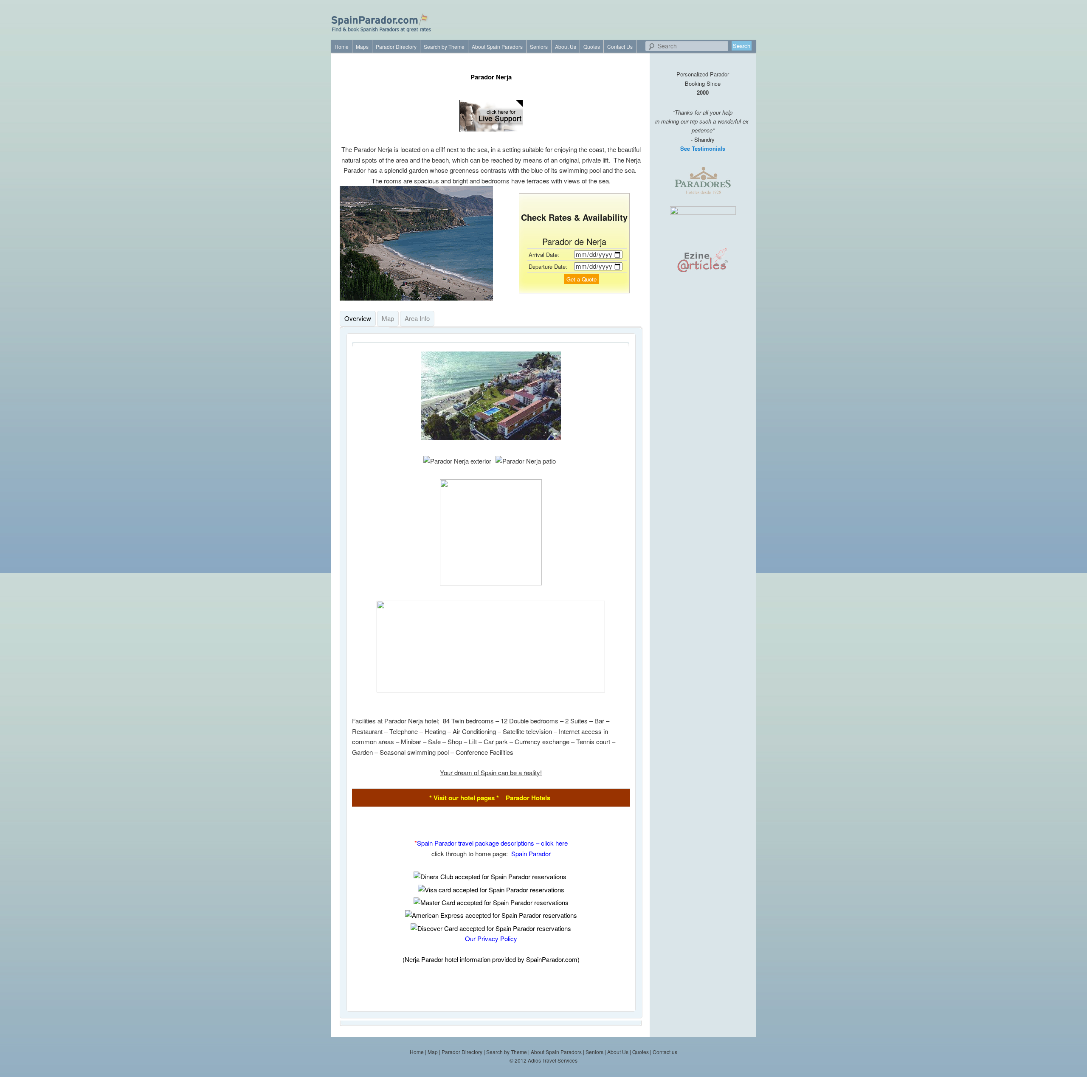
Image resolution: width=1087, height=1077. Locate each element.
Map (388, 318)
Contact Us (620, 46)
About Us (565, 46)
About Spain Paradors (497, 46)
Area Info (417, 318)
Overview (357, 318)
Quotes (591, 46)
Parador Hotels (528, 797)
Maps (362, 46)
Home (342, 46)
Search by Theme (444, 46)
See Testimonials (702, 148)
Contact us (665, 1051)
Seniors (539, 46)
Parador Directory (396, 46)
